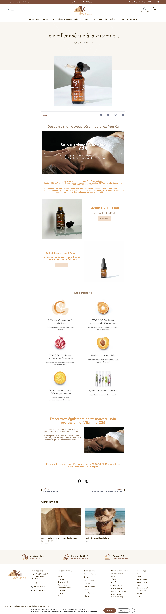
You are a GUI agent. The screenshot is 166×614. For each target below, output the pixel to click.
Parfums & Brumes (64, 19)
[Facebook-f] (33, 583)
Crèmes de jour (63, 590)
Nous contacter (39, 590)
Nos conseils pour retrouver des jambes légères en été (59, 539)
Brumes (86, 577)
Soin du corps (48, 19)
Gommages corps (90, 586)
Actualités (89, 42)
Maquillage (98, 19)
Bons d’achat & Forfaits (118, 591)
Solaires (60, 596)
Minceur (87, 596)
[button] (100, 115)
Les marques (131, 19)
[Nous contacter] (32, 590)
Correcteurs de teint (143, 588)
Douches (87, 583)
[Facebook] (79, 481)
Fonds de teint (141, 591)
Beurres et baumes (90, 574)
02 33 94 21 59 (40, 587)
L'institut (121, 19)
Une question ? (20, 2)
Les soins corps (115, 594)
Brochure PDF (146, 2)
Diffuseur (113, 579)
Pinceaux (140, 574)
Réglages (123, 610)
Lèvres (139, 576)
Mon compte (144, 12)
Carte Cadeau (110, 19)
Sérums (60, 576)
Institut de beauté (134, 2)
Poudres (139, 593)
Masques (61, 574)
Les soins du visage (66, 570)
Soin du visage (35, 19)
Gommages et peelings (65, 585)
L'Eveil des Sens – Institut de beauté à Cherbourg (30, 606)
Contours (61, 579)
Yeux (138, 596)
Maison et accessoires (82, 19)
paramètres (93, 611)
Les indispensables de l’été (97, 538)
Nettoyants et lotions (64, 587)
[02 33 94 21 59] (32, 586)
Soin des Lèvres (142, 579)
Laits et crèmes (89, 593)
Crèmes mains (89, 580)
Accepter (110, 610)
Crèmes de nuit (63, 582)
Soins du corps (90, 570)
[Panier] (155, 10)
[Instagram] (86, 481)
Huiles (86, 590)
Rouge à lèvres (142, 582)
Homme (60, 593)
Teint (138, 585)
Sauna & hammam (116, 588)
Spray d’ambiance (116, 582)
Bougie (112, 576)
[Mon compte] (144, 8)
